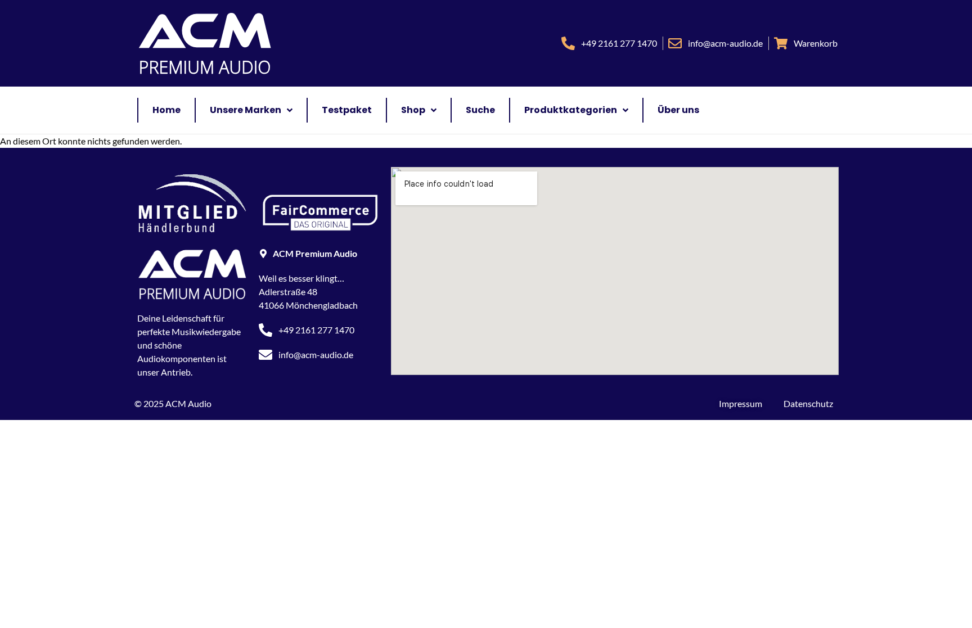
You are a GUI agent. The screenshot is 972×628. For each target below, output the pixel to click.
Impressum (740, 403)
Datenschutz (808, 403)
